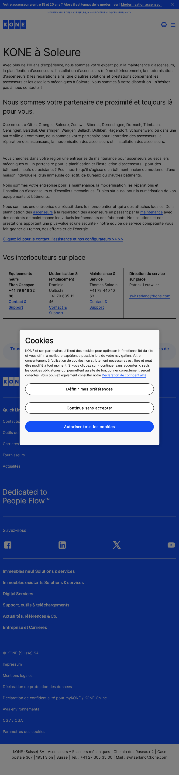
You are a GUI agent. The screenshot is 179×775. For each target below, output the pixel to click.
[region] (89, 387)
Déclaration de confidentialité (124, 375)
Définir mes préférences (89, 389)
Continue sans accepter (90, 408)
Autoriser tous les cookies (89, 426)
